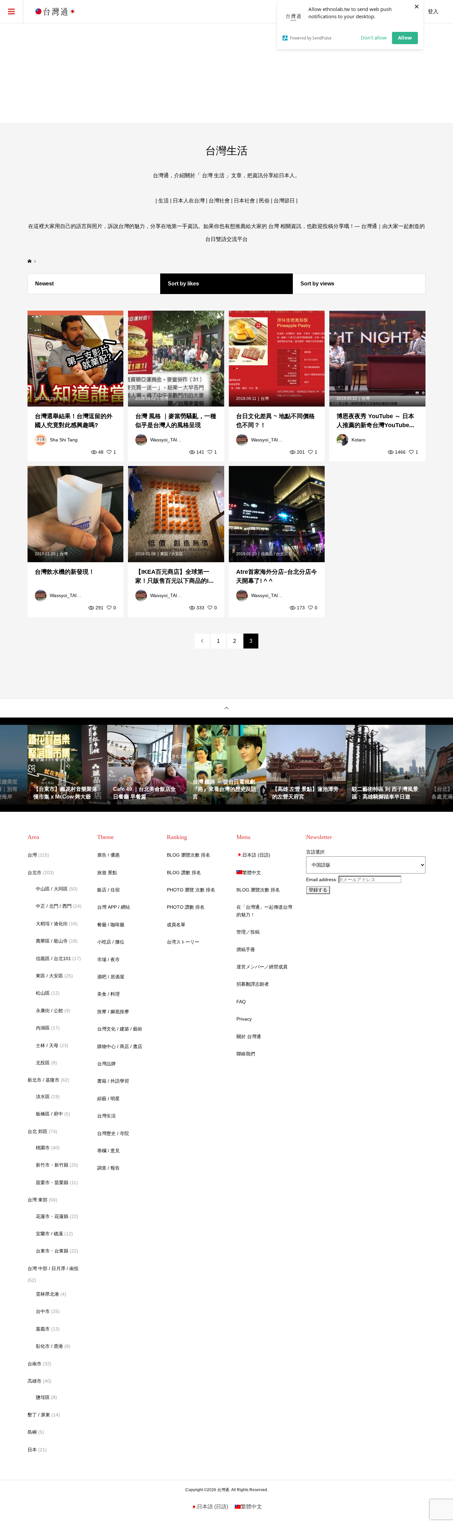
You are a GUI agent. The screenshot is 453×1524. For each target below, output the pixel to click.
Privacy (244, 1019)
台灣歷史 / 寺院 (113, 1133)
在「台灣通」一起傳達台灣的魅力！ (264, 910)
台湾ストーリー (183, 942)
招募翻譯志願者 (252, 984)
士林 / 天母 (47, 1045)
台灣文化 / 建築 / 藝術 (119, 1028)
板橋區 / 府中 (49, 1113)
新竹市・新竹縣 (52, 1165)
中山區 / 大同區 (52, 888)
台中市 (43, 1311)
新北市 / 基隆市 (43, 1080)
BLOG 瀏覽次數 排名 (188, 855)
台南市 (34, 1363)
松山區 (43, 993)
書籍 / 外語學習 (113, 1081)
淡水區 (43, 1096)
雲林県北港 (47, 1294)
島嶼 (32, 1432)
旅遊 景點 (107, 872)
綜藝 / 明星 (108, 1098)
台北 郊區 (37, 1131)
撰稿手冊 (245, 949)
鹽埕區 (43, 1397)
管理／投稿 (248, 932)
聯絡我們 (245, 1053)
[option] (67, 764)
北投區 (43, 1062)
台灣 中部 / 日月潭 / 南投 (53, 1268)
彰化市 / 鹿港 (49, 1346)
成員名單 (176, 924)
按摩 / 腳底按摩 (113, 1011)
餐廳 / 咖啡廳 (110, 924)
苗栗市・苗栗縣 (52, 1182)
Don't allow (374, 37)
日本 (32, 1449)
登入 (433, 11)
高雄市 (34, 1381)
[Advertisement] (226, 73)
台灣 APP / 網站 (113, 907)
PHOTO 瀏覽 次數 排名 (191, 889)
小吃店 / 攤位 (110, 942)
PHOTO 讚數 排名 (186, 907)
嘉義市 (43, 1329)
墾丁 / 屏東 (39, 1414)
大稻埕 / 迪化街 (52, 923)
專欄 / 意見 (108, 1150)
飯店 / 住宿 (108, 889)
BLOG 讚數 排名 (184, 872)
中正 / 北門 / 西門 (54, 906)
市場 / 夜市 (108, 959)
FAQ (241, 1001)
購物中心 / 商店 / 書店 (119, 1046)
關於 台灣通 (248, 1036)
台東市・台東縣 (52, 1251)
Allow (405, 37)
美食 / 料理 (108, 994)
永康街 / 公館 (49, 1010)
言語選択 (315, 852)
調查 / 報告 (108, 1168)
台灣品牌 (106, 1063)
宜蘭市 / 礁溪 (49, 1233)
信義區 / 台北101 (53, 958)
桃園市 (43, 1147)
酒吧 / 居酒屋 (110, 976)
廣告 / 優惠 (108, 855)
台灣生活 (106, 1115)
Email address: (322, 879)
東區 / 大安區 (49, 975)
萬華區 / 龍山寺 (52, 941)
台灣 (32, 855)
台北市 (34, 872)
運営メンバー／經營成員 (262, 966)
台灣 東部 (37, 1199)
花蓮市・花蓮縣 (52, 1216)
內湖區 (43, 1027)
